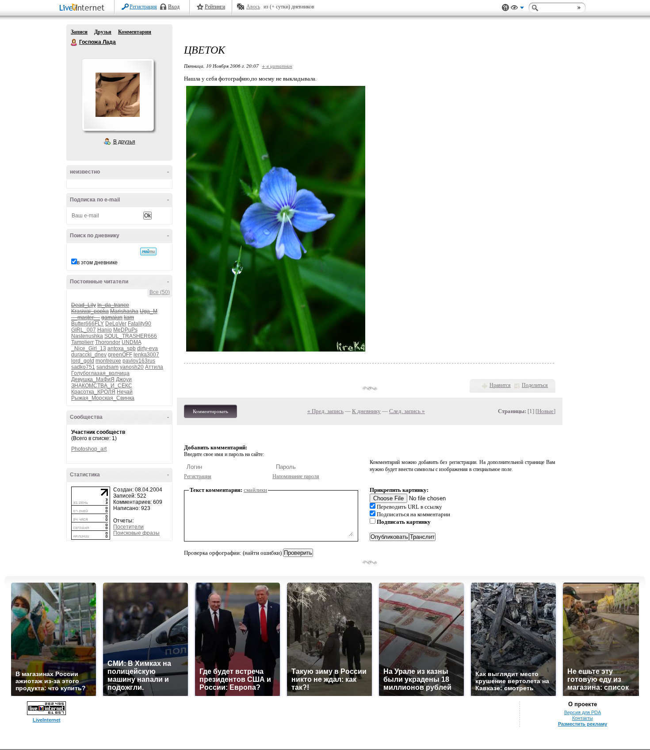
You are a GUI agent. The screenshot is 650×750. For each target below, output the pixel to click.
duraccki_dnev (89, 355)
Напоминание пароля (295, 476)
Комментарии (134, 32)
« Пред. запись (325, 411)
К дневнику (366, 411)
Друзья (102, 32)
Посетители (128, 527)
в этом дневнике (97, 262)
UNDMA (131, 342)
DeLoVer (115, 324)
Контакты (582, 718)
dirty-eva (147, 348)
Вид (517, 8)
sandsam (107, 367)
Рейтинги (215, 7)
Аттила (154, 367)
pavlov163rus (138, 361)
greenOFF (120, 355)
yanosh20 (132, 367)
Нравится (500, 385)
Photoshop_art (89, 449)
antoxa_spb (121, 348)
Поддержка (505, 8)
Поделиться (535, 385)
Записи (79, 32)
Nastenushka (87, 336)
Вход (174, 7)
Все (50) (159, 292)
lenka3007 (146, 355)
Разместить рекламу (582, 724)
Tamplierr (82, 342)
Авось (253, 7)
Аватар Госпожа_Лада (117, 95)
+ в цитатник (277, 65)
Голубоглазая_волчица (100, 373)
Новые (545, 411)
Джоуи (124, 379)
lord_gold (82, 361)
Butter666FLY (87, 324)
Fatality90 (139, 324)
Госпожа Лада (74, 42)
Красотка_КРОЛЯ (93, 392)
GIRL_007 (83, 330)
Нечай (125, 392)
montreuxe (108, 361)
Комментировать (210, 411)
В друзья (124, 142)
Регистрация (143, 7)
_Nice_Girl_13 (88, 348)
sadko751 (83, 367)
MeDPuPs (125, 330)
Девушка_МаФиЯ (93, 379)
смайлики (255, 490)
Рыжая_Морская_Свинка (102, 398)
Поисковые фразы (136, 533)
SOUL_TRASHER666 (130, 336)
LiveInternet (83, 8)
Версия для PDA (582, 712)
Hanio (104, 330)
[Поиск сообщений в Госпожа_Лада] (148, 251)
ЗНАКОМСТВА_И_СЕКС (101, 386)
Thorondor (107, 342)
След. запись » (407, 411)
